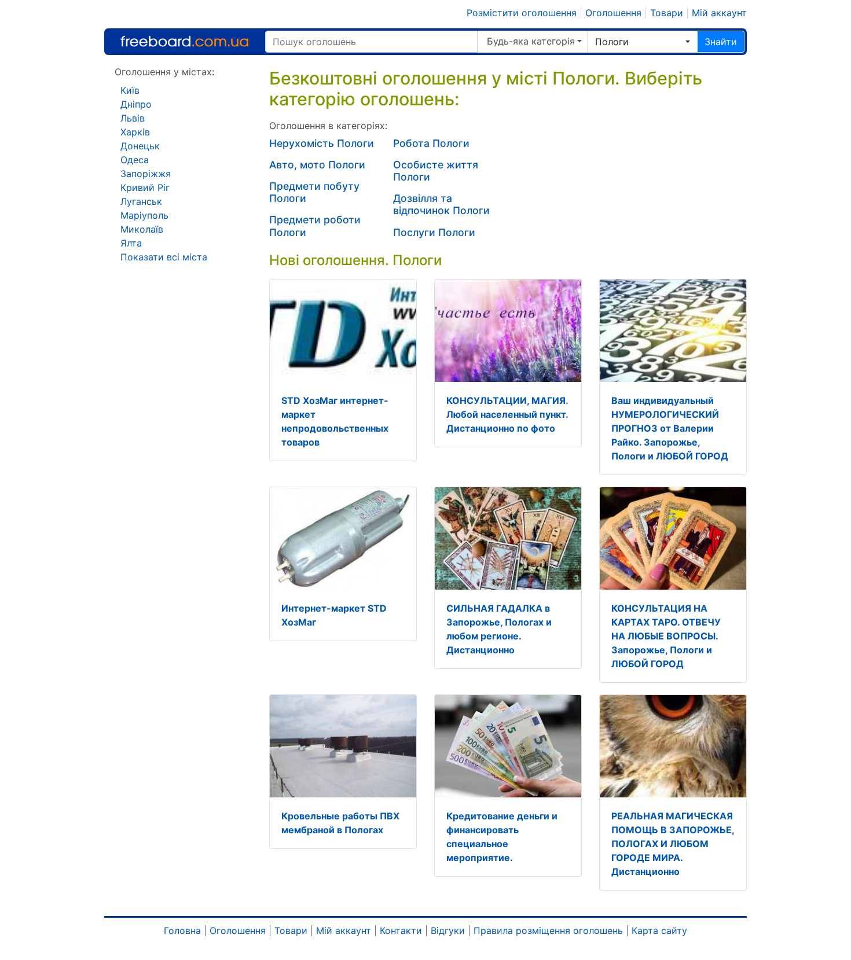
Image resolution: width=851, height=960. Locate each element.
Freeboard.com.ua (184, 41)
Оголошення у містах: (164, 72)
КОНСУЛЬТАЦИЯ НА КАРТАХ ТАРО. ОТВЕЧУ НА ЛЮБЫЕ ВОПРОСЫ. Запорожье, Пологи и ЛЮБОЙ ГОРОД (666, 636)
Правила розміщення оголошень (548, 930)
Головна (182, 930)
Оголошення (613, 13)
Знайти (721, 41)
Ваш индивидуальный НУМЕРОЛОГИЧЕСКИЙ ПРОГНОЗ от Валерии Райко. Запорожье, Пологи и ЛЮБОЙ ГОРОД (669, 428)
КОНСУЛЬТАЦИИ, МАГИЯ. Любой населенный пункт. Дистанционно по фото (507, 414)
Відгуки (448, 930)
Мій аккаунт (719, 13)
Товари (666, 13)
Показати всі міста (163, 257)
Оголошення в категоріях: (328, 125)
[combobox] (643, 42)
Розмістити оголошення (522, 13)
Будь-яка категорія (531, 41)
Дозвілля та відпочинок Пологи (441, 204)
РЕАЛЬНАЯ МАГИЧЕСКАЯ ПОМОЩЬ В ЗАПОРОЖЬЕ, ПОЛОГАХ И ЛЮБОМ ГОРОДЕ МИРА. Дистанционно (672, 843)
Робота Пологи (431, 143)
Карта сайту (659, 930)
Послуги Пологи (434, 232)
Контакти (401, 930)
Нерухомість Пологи (321, 143)
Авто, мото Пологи (317, 165)
